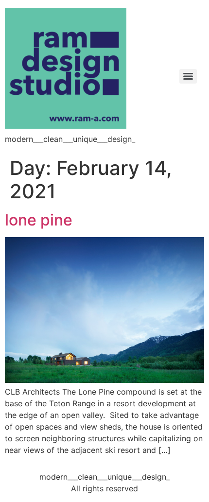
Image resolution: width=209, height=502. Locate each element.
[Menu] (188, 76)
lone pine (38, 219)
